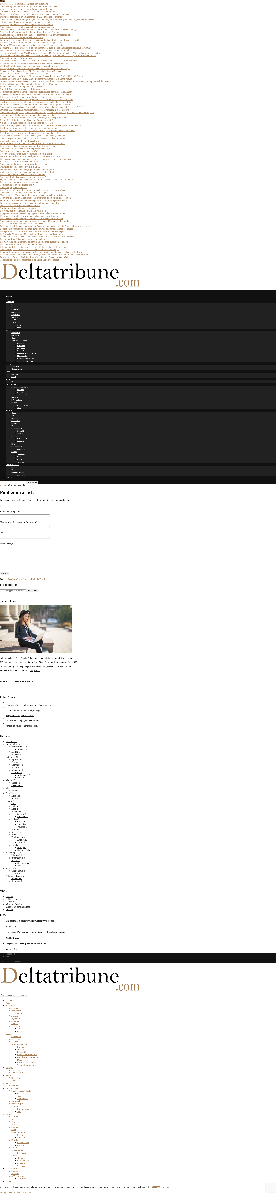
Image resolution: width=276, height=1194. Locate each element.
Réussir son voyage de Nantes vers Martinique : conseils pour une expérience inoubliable (40, 125)
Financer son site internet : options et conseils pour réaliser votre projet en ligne (35, 159)
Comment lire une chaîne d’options (16, 58)
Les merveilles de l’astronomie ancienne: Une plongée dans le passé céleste (34, 242)
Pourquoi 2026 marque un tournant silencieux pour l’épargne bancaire (31, 45)
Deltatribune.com (7, 962)
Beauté (14, 382)
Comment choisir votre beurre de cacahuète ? (20, 141)
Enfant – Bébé (22, 439)
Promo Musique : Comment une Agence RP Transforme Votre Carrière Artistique (36, 99)
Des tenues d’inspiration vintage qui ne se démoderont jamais (27, 169)
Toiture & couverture (25, 361)
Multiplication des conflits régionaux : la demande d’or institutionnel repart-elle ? (36, 35)
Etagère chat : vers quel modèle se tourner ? (19, 161)
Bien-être (15, 374)
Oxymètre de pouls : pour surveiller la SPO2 (20, 167)
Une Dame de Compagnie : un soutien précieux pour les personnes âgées (33, 190)
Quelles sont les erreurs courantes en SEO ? (20, 151)
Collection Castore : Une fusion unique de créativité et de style (28, 172)
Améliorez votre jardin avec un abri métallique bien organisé (27, 115)
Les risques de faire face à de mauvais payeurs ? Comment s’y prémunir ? (33, 135)
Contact (9, 478)
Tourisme (15, 366)
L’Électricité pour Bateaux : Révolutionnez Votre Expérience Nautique (32, 97)
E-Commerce (22, 405)
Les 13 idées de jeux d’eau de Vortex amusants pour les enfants (28, 128)
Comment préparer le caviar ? (13, 187)
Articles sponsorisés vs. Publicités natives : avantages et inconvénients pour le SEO (37, 130)
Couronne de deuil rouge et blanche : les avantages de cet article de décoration (35, 198)
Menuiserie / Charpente (26, 353)
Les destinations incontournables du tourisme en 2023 (24, 223)
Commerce (16, 309)
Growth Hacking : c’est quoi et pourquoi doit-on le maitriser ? (28, 154)
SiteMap (41, 962)
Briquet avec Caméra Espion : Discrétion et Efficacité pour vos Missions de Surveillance (40, 60)
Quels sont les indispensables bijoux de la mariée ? (23, 177)
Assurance (16, 312)
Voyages (9, 364)
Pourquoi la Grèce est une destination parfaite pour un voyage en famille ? (33, 200)
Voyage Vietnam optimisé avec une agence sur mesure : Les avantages (32, 231)
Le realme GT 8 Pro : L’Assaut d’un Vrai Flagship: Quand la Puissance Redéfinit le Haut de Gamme (45, 48)
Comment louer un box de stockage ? (17, 185)
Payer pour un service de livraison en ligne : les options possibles (29, 203)
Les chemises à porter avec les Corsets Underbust (22, 174)
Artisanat (15, 317)
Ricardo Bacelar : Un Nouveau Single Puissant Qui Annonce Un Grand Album (36, 79)
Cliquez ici (35, 670)
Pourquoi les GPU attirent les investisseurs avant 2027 (24, 4)
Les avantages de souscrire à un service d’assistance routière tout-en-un (32, 138)
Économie (16, 421)
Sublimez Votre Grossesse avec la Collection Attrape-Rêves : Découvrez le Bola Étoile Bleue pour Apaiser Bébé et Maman (56, 81)
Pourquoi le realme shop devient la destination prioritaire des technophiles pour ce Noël (39, 40)
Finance (15, 304)
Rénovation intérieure (25, 351)
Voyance (20, 462)
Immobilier (16, 307)
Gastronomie (17, 369)
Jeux (19, 408)
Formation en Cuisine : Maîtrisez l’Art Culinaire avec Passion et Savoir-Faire (35, 257)
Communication (12, 465)
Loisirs (14, 452)
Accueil (9, 297)
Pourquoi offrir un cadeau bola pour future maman (28, 705)
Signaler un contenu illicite (18, 907)
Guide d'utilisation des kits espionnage (23, 710)
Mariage (20, 441)
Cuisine (14, 338)
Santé (8, 372)
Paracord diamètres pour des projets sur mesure (21, 37)
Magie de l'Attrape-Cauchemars (20, 715)
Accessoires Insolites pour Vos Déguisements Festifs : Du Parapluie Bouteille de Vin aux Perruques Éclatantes (50, 53)
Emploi (14, 444)
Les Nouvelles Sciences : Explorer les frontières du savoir (26, 244)
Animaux (20, 434)
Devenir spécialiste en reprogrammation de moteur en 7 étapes (28, 146)
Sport (14, 377)
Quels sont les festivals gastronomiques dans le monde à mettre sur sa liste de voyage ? (39, 29)
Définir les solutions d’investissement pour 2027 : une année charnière (31, 17)
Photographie (22, 457)
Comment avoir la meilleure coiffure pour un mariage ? (25, 148)
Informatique (17, 400)
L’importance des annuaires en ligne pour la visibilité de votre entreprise (32, 213)
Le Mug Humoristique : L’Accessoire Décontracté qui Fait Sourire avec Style (35, 68)
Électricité (21, 348)
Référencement (18, 472)
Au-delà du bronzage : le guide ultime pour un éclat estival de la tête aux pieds (35, 102)
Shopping (21, 454)
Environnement (18, 428)
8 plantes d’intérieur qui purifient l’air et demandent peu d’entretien (30, 32)
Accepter (156, 1187)
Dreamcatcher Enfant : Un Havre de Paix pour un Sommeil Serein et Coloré (34, 50)
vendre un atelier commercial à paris (22, 726)
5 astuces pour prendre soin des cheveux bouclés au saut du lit (28, 11)
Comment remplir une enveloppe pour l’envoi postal (23, 164)
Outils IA (20, 390)
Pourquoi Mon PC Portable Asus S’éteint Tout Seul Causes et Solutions (32, 143)
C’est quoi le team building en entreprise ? (19, 208)
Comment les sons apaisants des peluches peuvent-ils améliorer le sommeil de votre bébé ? (41, 107)
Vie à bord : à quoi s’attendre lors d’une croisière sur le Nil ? (27, 123)
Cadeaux (20, 459)
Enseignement (17, 447)
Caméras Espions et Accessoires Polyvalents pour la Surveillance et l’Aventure (35, 94)
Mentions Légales (14, 904)
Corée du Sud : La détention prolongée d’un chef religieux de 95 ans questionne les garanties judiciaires (47, 19)
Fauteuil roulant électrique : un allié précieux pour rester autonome (30, 156)
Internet (15, 403)
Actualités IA (22, 395)
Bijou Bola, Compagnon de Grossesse (23, 720)
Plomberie (21, 343)
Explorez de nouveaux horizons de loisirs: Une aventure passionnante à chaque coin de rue (41, 252)
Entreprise (10, 302)
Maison (9, 330)
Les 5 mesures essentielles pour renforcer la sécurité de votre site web (31, 218)
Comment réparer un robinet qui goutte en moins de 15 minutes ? (29, 6)
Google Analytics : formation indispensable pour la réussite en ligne (30, 133)
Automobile (21, 325)
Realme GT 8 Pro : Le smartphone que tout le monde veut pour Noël (31, 42)
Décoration (16, 333)
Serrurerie (21, 346)
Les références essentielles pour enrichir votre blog (23, 210)
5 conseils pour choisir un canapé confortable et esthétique (26, 24)
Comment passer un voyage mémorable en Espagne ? (24, 192)
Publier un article (13, 899)
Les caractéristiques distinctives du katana (19, 182)
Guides (20, 392)
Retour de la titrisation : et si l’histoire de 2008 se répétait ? (26, 120)
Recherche (32, 482)
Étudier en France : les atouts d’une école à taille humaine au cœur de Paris (34, 63)
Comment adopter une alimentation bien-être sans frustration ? (28, 27)
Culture (14, 413)
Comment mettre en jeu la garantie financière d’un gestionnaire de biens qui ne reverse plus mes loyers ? (47, 112)
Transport (15, 322)
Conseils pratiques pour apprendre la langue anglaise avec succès (29, 260)
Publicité (15, 470)
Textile (14, 320)
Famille (14, 436)
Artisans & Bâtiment (19, 341)
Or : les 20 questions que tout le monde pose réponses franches (28, 66)
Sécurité (20, 431)
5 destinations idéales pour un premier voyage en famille (25, 22)
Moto (19, 328)
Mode (8, 379)
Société (9, 410)
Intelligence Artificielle (20, 387)
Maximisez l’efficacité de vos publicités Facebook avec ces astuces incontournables (37, 236)
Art (13, 416)
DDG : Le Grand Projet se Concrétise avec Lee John (24, 73)
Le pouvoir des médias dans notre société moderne (23, 239)
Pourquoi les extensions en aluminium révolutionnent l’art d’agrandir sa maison (36, 104)
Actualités (11, 741)
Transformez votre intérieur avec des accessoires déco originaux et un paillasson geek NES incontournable (48, 55)
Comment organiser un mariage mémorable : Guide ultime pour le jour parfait (35, 221)
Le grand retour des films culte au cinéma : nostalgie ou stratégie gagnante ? (34, 117)
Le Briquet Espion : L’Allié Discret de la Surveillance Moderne (28, 84)
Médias (14, 467)
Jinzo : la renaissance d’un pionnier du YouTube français (25, 86)
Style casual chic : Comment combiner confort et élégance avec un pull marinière (36, 179)
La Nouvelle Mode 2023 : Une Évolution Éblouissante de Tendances (31, 234)
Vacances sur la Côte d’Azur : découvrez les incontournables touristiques (33, 195)
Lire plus (165, 1187)
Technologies (11, 384)
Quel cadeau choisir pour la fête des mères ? (20, 205)
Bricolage (15, 335)
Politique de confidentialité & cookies (17, 1192)
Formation (21, 449)
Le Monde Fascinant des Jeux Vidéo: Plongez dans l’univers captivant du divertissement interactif (44, 254)
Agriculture (16, 315)
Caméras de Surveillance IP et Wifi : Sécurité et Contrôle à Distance (30, 71)
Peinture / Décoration (25, 359)
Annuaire (10, 901)
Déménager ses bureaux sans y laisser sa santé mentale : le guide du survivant (35, 14)
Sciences (15, 418)
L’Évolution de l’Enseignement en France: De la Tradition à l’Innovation (33, 247)
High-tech (16, 397)
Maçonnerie (22, 356)
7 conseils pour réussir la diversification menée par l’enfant (26, 9)
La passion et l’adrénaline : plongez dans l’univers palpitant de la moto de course (36, 229)
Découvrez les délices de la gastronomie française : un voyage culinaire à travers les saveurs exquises (45, 226)
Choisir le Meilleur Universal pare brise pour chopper (24, 89)
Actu (7, 299)
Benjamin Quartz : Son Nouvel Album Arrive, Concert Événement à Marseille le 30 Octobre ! (42, 76)
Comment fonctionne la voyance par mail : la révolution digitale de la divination (36, 92)
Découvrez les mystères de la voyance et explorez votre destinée (29, 216)
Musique (15, 423)
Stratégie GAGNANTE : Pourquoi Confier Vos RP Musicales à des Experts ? (35, 110)
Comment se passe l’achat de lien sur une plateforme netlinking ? (29, 249)
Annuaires (21, 475)
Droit (13, 426)
